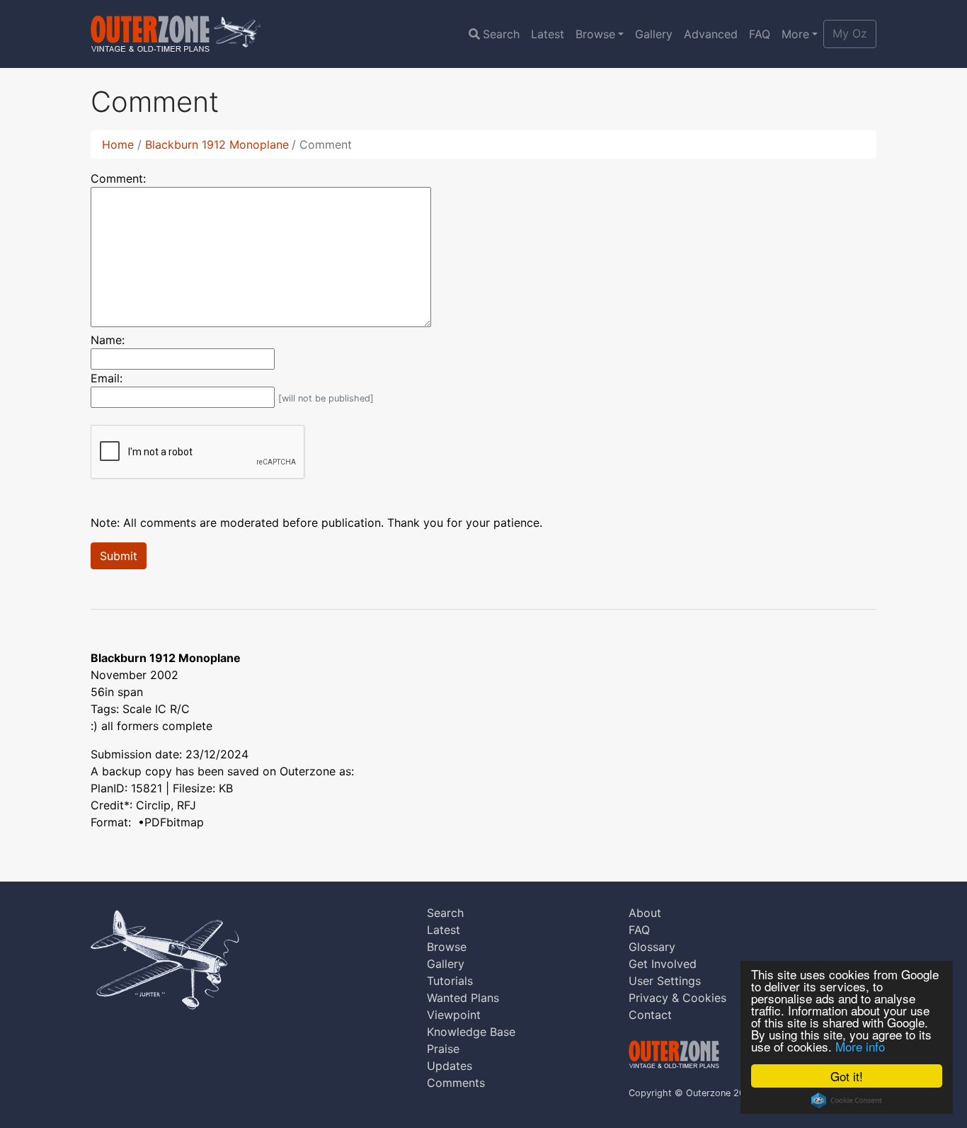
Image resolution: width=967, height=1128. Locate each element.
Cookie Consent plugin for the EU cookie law (846, 1100)
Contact (650, 1015)
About (645, 913)
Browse (595, 34)
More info (860, 1046)
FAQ (759, 34)
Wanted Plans (463, 998)
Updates (449, 1066)
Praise (443, 1049)
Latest (547, 34)
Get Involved (663, 964)
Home (118, 144)
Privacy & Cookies (677, 998)
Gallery (654, 34)
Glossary (652, 947)
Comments (456, 1083)
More (795, 34)
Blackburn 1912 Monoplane (217, 144)
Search (501, 34)
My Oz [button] (849, 33)
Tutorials (450, 981)
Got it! (846, 1076)
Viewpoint (454, 1015)
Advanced (711, 34)
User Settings (665, 981)
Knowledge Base (471, 1032)
